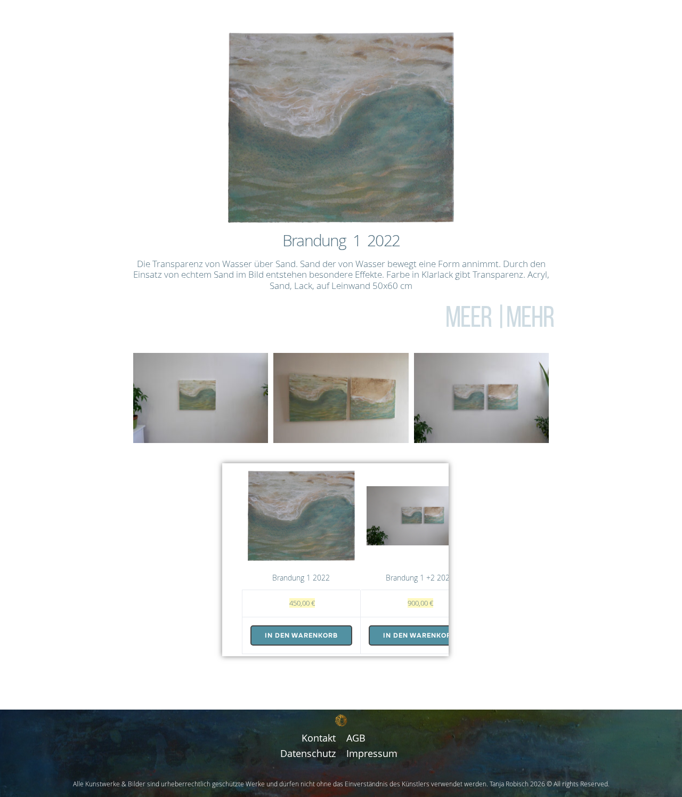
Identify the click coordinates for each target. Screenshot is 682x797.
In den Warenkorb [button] (301, 635)
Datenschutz (308, 753)
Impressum (371, 753)
